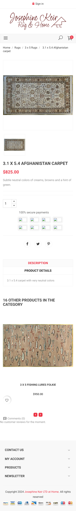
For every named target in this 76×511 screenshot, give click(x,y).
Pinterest (48, 244)
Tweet (38, 244)
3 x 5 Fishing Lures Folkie (38, 384)
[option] (14, 145)
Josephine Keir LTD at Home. (41, 491)
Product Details (38, 270)
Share (27, 244)
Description (38, 263)
